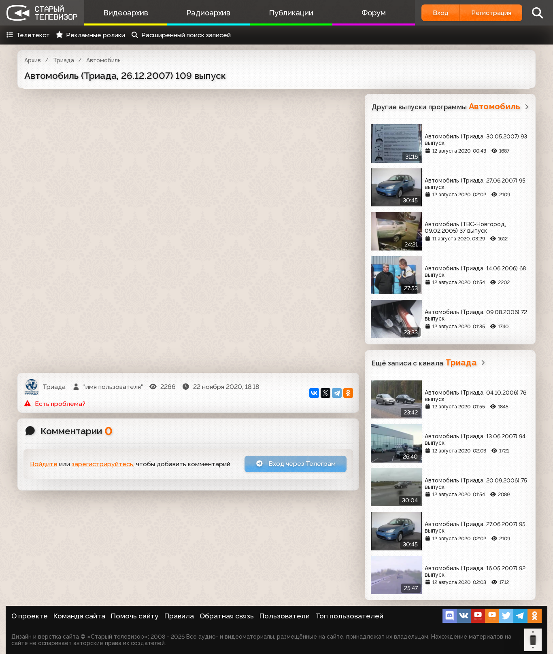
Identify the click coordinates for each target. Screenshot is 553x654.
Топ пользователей (349, 616)
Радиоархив (208, 12)
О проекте (29, 616)
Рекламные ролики (95, 35)
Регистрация (491, 13)
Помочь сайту (135, 616)
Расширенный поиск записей (186, 35)
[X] (325, 393)
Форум (374, 12)
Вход (441, 13)
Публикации (291, 12)
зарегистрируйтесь (102, 464)
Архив (32, 60)
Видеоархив (125, 12)
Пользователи (284, 616)
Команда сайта (79, 616)
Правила (179, 616)
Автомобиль (103, 60)
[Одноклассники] (348, 393)
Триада (63, 60)
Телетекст (33, 35)
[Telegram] (337, 393)
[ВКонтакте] (314, 393)
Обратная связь (227, 616)
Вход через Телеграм (301, 463)
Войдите (43, 464)
